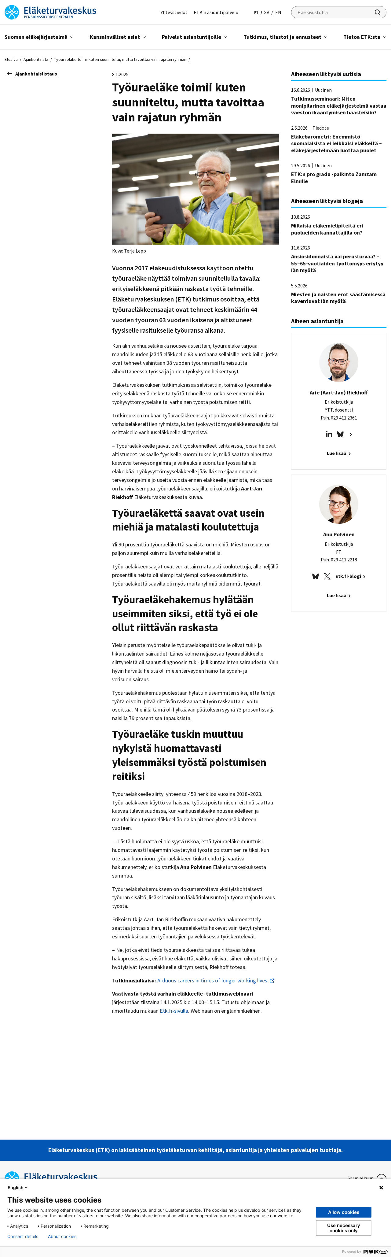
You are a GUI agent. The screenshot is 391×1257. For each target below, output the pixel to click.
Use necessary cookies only (343, 1227)
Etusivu (11, 59)
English (16, 1187)
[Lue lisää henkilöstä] (350, 434)
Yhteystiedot (174, 12)
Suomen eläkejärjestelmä (36, 36)
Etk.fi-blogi (348, 576)
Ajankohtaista (36, 59)
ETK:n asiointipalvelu (216, 12)
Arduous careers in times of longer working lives (212, 980)
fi (256, 12)
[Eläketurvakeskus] (50, 12)
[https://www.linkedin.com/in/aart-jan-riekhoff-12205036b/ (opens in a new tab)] (329, 434)
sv (266, 12)
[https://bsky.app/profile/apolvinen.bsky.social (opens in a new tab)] (315, 576)
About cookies (62, 1236)
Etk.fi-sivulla (174, 1010)
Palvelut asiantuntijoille (191, 36)
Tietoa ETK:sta (361, 36)
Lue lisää (337, 453)
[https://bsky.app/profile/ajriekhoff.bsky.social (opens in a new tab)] (340, 434)
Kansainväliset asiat (115, 36)
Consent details (22, 1236)
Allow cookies (343, 1212)
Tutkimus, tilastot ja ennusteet (282, 36)
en (278, 12)
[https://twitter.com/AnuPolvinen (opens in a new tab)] (327, 576)
